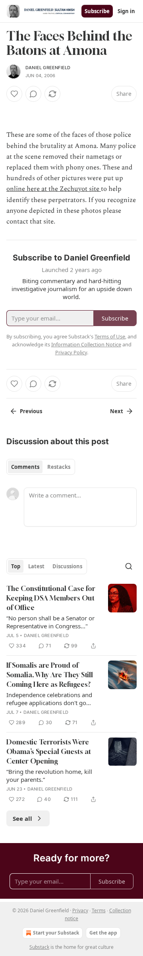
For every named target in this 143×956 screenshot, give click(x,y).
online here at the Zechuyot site (53, 189)
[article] (71, 617)
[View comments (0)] (33, 94)
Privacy (80, 910)
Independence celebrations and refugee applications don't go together (49, 699)
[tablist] (40, 467)
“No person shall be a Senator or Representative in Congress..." (50, 622)
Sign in (126, 11)
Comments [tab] (25, 466)
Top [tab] (15, 566)
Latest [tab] (36, 566)
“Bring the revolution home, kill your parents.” (49, 775)
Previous (31, 411)
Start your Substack (56, 932)
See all (22, 818)
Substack (39, 947)
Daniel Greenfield (47, 67)
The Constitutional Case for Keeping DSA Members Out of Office (50, 598)
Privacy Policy (71, 352)
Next (116, 411)
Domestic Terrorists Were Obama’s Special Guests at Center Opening (48, 751)
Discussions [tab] (67, 566)
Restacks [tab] (58, 466)
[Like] (14, 94)
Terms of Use (110, 336)
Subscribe (97, 11)
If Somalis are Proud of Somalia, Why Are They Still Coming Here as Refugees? (49, 674)
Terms (99, 910)
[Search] (129, 566)
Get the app (103, 932)
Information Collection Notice (86, 344)
